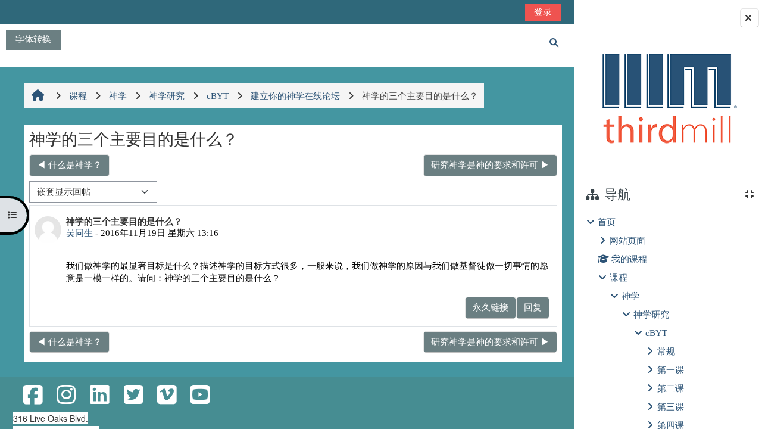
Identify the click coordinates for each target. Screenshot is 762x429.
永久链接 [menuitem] (490, 307)
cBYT (656, 333)
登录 (543, 12)
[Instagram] (66, 395)
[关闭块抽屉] (749, 17)
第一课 (670, 370)
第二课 (670, 388)
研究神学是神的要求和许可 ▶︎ (490, 165)
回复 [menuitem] (533, 307)
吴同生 (79, 233)
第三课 (670, 407)
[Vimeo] (166, 395)
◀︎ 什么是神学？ (69, 165)
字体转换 (33, 39)
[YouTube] (200, 395)
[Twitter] (132, 395)
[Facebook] (32, 395)
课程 (618, 277)
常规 (666, 351)
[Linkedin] (99, 395)
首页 (607, 222)
